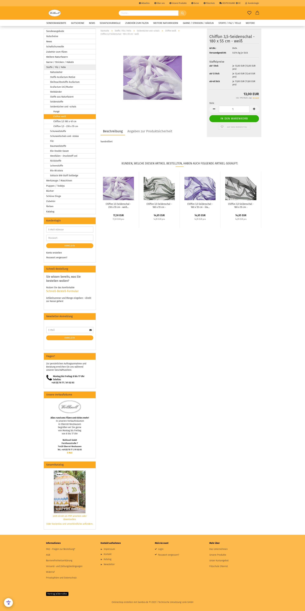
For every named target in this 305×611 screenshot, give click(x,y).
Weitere (250, 23)
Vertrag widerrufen (57, 594)
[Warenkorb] (257, 13)
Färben (50, 206)
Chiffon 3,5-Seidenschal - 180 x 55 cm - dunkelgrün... (241, 205)
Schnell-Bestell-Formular (62, 291)
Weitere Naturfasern (165, 23)
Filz (52, 141)
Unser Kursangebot (219, 560)
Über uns (160, 3)
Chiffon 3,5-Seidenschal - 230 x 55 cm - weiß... (118, 205)
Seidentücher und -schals (63, 106)
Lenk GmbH (187, 602)
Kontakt (108, 554)
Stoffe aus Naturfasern (62, 96)
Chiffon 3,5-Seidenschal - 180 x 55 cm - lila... (200, 205)
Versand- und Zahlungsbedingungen (64, 566)
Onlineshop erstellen (122, 602)
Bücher (50, 190)
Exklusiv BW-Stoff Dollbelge (64, 175)
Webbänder (56, 92)
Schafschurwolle (110, 23)
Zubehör (50, 201)
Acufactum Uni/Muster (61, 87)
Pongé (56, 111)
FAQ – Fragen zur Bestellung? (60, 549)
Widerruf (50, 572)
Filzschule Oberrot (218, 566)
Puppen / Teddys (55, 185)
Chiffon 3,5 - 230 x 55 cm (65, 126)
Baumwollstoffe (58, 146)
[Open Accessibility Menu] (8, 602)
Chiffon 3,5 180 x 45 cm (64, 121)
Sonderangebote (56, 23)
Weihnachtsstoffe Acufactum (65, 82)
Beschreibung (113, 131)
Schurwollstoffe (58, 131)
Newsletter (109, 564)
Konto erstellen (54, 252)
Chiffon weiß (59, 116)
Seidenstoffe (56, 101)
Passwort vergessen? (56, 257)
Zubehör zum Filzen (137, 23)
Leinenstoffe (56, 165)
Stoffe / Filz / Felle (229, 23)
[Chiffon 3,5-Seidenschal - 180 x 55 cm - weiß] (152, 77)
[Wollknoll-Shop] (54, 13)
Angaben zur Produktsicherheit (149, 131)
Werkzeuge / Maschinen (59, 180)
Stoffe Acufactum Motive (62, 77)
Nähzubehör (56, 72)
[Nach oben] (296, 606)
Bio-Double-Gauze (59, 151)
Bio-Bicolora (56, 170)
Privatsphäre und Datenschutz (61, 577)
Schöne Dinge (53, 196)
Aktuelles (145, 3)
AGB (48, 555)
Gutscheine (77, 23)
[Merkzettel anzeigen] (249, 13)
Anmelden (69, 246)
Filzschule (210, 3)
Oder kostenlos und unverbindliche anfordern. (69, 524)
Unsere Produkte (179, 3)
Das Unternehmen (218, 549)
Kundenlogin (253, 3)
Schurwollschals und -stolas (64, 136)
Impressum (109, 549)
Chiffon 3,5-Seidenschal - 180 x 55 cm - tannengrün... (159, 205)
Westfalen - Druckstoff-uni (63, 156)
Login (160, 549)
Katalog (50, 211)
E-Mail (69, 453)
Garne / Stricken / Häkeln (198, 23)
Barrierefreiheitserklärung (59, 560)
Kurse (196, 3)
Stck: (211, 103)
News (92, 23)
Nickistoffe (55, 160)
